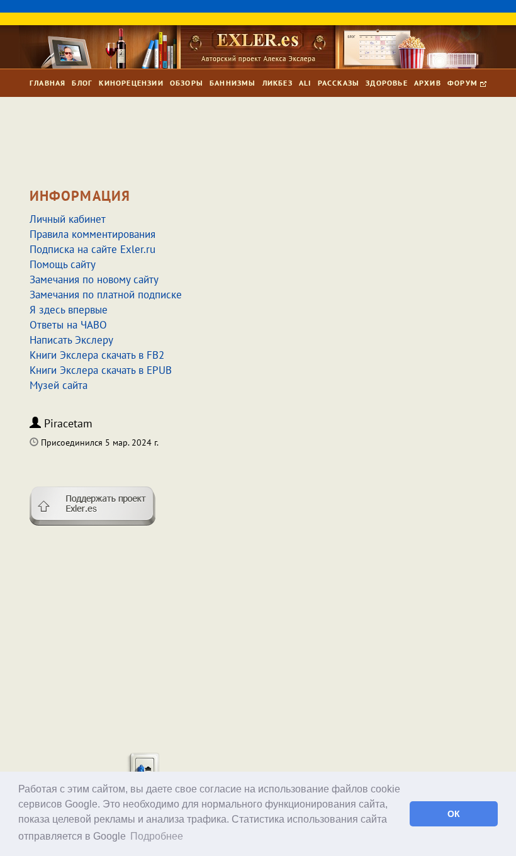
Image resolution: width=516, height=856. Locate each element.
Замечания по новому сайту (94, 279)
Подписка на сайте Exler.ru (92, 249)
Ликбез (277, 82)
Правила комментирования (92, 234)
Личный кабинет (68, 219)
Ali (305, 82)
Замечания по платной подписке (106, 294)
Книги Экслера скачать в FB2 (97, 355)
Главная (47, 82)
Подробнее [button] (156, 836)
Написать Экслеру (71, 340)
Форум (463, 82)
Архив (427, 82)
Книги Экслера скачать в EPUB (101, 370)
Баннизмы (233, 82)
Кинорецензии (131, 82)
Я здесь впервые (69, 310)
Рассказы (339, 82)
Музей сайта (58, 385)
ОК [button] (453, 814)
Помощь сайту (63, 264)
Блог (82, 82)
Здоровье (387, 82)
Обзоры (186, 82)
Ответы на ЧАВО (68, 325)
